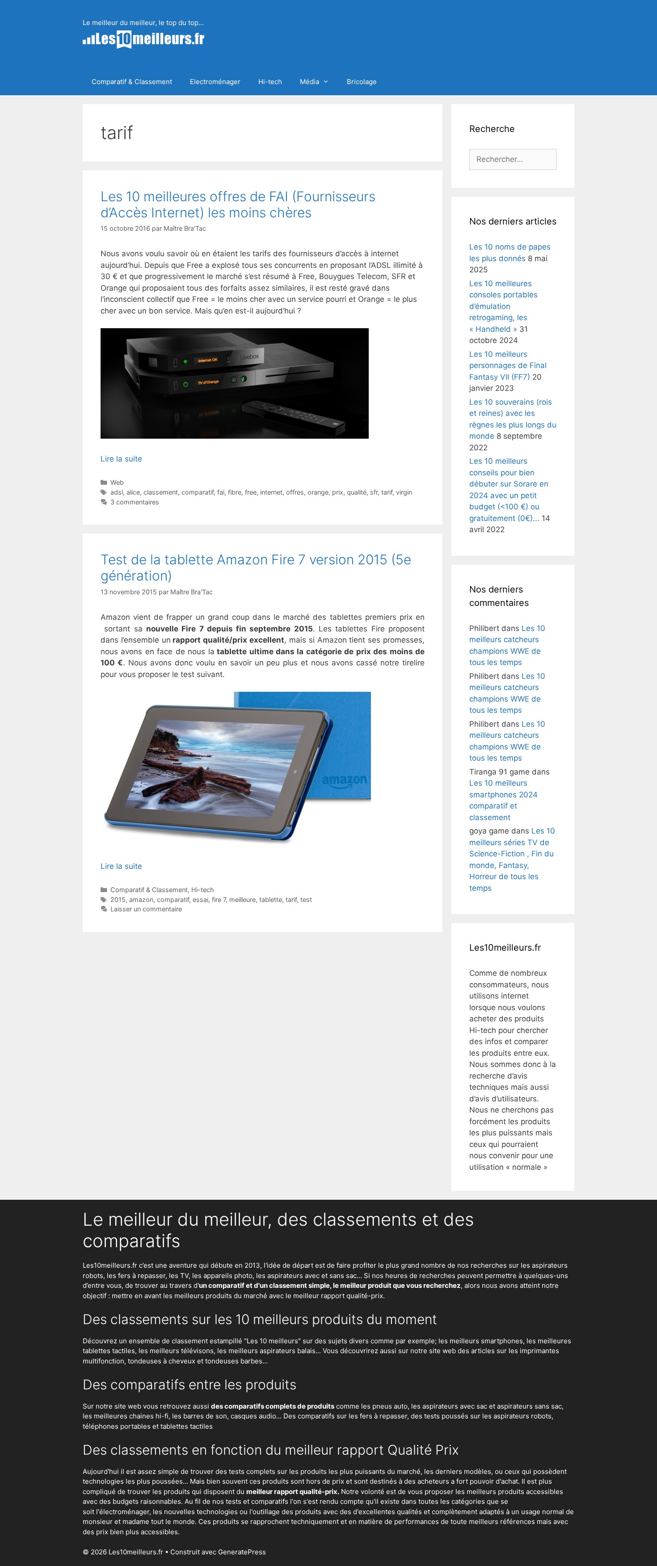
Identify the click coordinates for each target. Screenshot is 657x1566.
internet (271, 492)
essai (200, 899)
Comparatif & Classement (132, 81)
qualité (356, 492)
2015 (118, 899)
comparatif (197, 492)
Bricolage (362, 81)
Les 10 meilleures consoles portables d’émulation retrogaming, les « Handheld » (503, 306)
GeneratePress (242, 1552)
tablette (270, 899)
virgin (404, 492)
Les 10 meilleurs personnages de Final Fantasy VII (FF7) (508, 365)
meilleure (242, 899)
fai (220, 492)
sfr (374, 492)
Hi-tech (270, 81)
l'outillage (264, 1511)
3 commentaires (134, 502)
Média (309, 81)
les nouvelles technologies (195, 1511)
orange (317, 492)
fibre (234, 492)
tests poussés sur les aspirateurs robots (488, 1416)
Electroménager (215, 81)
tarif (386, 492)
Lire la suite (121, 458)
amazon (141, 899)
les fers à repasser (136, 1275)
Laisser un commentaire (146, 909)
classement (160, 492)
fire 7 (219, 899)
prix (337, 492)
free (251, 492)
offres (295, 492)
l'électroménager (122, 1511)
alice (133, 492)
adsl (116, 492)
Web (117, 482)
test (306, 899)
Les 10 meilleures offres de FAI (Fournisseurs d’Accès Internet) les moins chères (238, 204)
